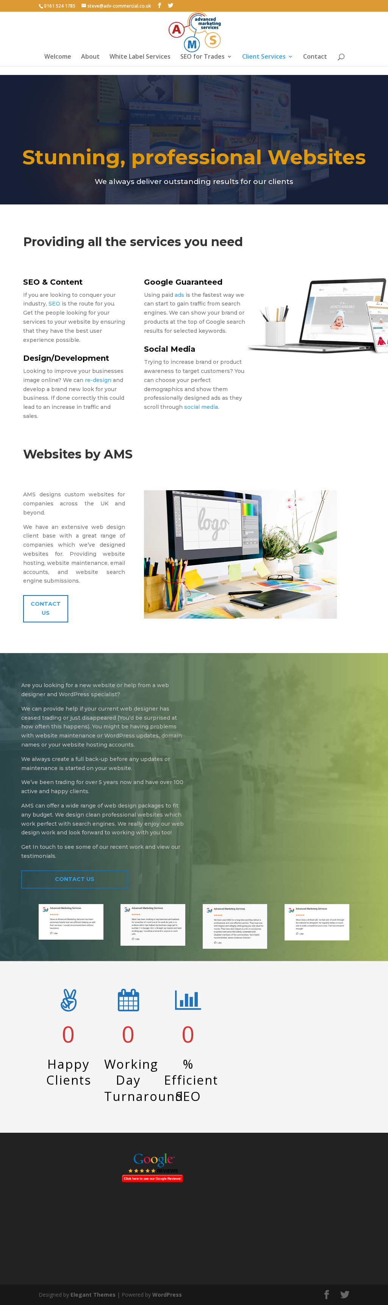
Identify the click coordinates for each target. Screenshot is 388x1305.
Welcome (57, 57)
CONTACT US (74, 879)
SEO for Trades (202, 57)
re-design (98, 380)
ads (179, 295)
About (90, 57)
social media (200, 407)
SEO (54, 303)
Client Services (264, 57)
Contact (315, 57)
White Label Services (140, 57)
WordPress (167, 1294)
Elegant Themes (93, 1294)
